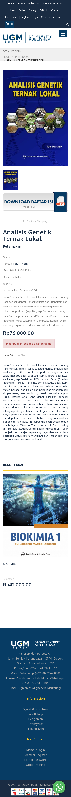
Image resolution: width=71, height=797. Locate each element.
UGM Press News (52, 3)
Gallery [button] (32, 10)
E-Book (44, 10)
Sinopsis (9, 355)
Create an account (51, 17)
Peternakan (22, 56)
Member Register (36, 755)
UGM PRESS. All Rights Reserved (42, 784)
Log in (36, 17)
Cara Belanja (35, 714)
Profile (21, 3)
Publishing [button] (34, 3)
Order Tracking (35, 764)
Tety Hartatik (20, 263)
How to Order (17, 10)
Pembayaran (36, 724)
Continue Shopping (37, 221)
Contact (55, 10)
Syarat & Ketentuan (35, 709)
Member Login (35, 750)
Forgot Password (35, 759)
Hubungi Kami (35, 728)
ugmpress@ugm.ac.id (33, 688)
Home (11, 3)
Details (21, 355)
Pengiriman (35, 719)
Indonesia (10, 17)
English (25, 17)
